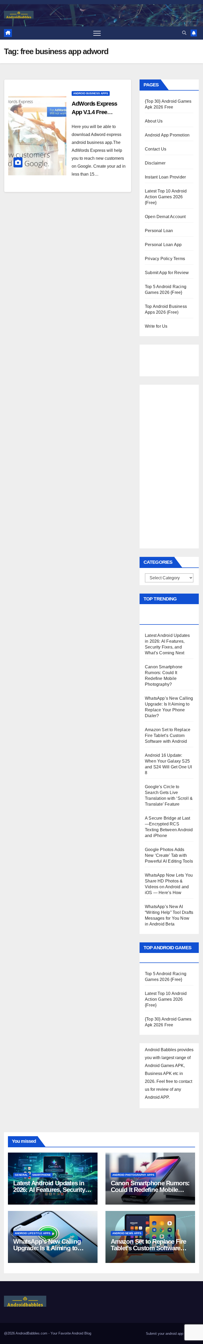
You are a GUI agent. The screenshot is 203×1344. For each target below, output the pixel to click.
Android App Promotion (167, 135)
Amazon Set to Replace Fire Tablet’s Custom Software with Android (167, 735)
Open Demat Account (165, 216)
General (21, 1174)
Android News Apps (126, 1233)
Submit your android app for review (172, 1334)
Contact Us (155, 149)
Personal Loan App (163, 244)
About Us (154, 121)
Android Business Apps (90, 93)
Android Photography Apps (133, 1174)
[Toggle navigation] (97, 33)
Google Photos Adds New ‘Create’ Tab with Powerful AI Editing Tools (169, 855)
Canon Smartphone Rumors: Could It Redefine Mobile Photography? (150, 1189)
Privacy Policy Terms (165, 258)
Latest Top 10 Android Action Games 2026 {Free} (166, 197)
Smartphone (41, 1174)
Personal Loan (159, 230)
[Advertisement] (171, 359)
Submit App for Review (167, 272)
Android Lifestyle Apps (32, 1233)
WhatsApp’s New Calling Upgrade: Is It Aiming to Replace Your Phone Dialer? (51, 1248)
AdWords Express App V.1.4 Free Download (94, 112)
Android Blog (81, 1333)
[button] (184, 33)
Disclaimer (155, 163)
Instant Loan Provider (165, 177)
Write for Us (156, 326)
